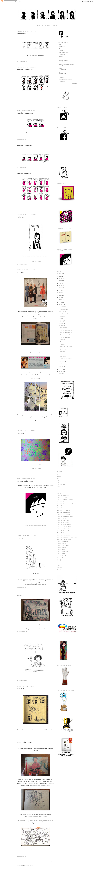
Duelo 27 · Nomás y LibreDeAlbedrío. (67, 504)
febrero (62, 364)
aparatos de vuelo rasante (66, 64)
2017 (60, 292)
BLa (42, 313)
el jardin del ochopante (65, 79)
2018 (60, 290)
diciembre (63, 306)
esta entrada (41, 133)
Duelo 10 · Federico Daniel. (64, 539)
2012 (60, 304)
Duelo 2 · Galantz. (62, 555)
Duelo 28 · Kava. (61, 502)
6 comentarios (21, 105)
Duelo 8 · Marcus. (62, 543)
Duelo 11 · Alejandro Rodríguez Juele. (67, 537)
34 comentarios (22, 680)
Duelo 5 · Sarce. (61, 549)
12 (26, 579)
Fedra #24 (20, 217)
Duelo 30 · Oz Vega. (62, 497)
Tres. (58, 478)
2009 (60, 374)
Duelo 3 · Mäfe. (61, 553)
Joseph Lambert (40, 629)
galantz (61, 56)
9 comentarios (21, 139)
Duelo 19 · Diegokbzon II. (64, 520)
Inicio (37, 862)
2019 (60, 288)
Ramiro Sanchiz (30, 581)
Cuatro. (59, 476)
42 (59, 49)
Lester (40, 849)
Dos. (58, 480)
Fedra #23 (20, 433)
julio (61, 318)
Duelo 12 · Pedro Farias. (63, 535)
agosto (62, 316)
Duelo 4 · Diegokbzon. (63, 551)
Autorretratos (21, 34)
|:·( (18, 639)
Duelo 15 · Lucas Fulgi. (63, 528)
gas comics (62, 72)
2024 (60, 276)
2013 (60, 302)
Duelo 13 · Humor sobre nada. (65, 533)
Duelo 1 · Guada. (61, 558)
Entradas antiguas (49, 862)
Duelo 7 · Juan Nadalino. (63, 545)
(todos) (59, 486)
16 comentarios (22, 264)
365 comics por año (64, 45)
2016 (60, 295)
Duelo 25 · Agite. (61, 508)
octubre (62, 311)
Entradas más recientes (23, 862)
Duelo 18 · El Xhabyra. (63, 522)
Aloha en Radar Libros (25, 481)
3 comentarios (21, 167)
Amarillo (59, 570)
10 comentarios (22, 530)
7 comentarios (21, 856)
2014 (60, 300)
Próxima (31, 579)
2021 (60, 283)
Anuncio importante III (25, 113)
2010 (60, 371)
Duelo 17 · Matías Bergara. (64, 524)
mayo (62, 323)
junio (61, 321)
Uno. (58, 482)
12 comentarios (22, 631)
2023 (60, 278)
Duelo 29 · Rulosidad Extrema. (65, 499)
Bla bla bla (20, 272)
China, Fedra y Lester (25, 742)
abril (61, 325)
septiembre (63, 314)
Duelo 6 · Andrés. (61, 547)
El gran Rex (21, 538)
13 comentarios (22, 473)
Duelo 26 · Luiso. (61, 506)
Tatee (60, 68)
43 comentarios (22, 425)
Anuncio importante (24, 174)
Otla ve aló (21, 689)
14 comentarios (22, 61)
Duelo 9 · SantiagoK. (62, 541)
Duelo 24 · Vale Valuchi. (63, 510)
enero (62, 366)
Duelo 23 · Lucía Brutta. (63, 512)
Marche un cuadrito (35, 97)
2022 (60, 281)
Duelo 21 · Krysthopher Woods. (65, 516)
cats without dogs (64, 52)
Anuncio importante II (24, 145)
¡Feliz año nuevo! (61, 484)
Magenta (59, 567)
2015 (60, 297)
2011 (60, 369)
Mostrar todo (74, 83)
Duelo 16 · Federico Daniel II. (65, 526)
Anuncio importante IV (25, 69)
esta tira (37, 748)
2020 (60, 285)
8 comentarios (21, 587)
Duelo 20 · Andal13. (62, 518)
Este (20, 315)
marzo (62, 361)
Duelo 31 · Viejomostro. (63, 495)
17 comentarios (22, 209)
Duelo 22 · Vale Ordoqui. (63, 514)
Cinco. (58, 474)
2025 (60, 273)
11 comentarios (22, 736)
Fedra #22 (20, 595)
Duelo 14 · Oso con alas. (63, 531)
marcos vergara (63, 60)
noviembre (63, 309)
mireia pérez (62, 76)
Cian (58, 565)
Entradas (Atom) (28, 865)
